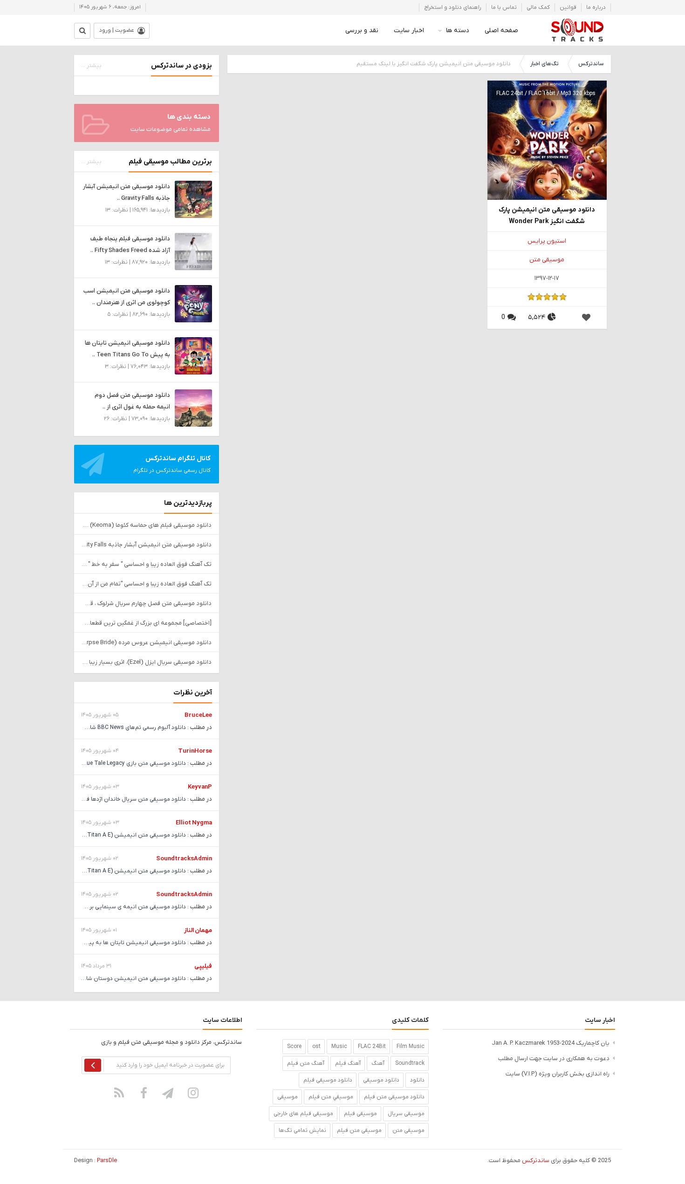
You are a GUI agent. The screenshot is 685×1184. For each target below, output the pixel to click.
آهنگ (377, 1063)
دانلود (417, 1080)
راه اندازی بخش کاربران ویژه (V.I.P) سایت (558, 1074)
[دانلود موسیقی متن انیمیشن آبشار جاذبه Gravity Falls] (193, 199)
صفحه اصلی (501, 30)
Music (339, 1046)
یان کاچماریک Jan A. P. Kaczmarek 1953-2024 (551, 1043)
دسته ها (457, 30)
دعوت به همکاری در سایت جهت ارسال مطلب (554, 1058)
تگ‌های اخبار (544, 64)
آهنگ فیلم (348, 1063)
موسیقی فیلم (360, 1113)
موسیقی (287, 1097)
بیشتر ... (91, 65)
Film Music (411, 1046)
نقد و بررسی (361, 30)
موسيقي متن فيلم (330, 1097)
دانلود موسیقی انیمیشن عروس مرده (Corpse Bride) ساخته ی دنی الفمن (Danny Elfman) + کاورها (147, 642)
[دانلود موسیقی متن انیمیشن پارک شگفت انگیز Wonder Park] (547, 140)
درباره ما (596, 7)
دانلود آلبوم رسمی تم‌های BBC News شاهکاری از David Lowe (113, 727)
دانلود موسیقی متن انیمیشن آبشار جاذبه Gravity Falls (147, 545)
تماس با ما (504, 7)
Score (294, 1046)
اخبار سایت (409, 30)
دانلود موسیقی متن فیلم (394, 1097)
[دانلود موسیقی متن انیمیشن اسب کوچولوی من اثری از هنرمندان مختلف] (193, 303)
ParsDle (107, 1160)
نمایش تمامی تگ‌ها (302, 1130)
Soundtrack (410, 1063)
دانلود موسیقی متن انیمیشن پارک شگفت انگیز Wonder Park (547, 215)
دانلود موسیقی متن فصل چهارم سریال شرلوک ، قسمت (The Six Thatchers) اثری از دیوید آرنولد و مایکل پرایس (147, 603)
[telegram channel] (168, 1092)
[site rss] (119, 1092)
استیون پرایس (546, 241)
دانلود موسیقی (381, 1080)
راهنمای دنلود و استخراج (452, 7)
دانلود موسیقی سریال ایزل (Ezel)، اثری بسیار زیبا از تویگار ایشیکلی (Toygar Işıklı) (147, 662)
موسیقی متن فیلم (359, 1130)
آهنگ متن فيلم (305, 1063)
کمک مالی (538, 7)
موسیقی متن (546, 260)
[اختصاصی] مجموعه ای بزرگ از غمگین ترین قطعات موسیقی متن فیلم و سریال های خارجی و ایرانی (147, 623)
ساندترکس (590, 64)
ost (316, 1046)
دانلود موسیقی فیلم (327, 1080)
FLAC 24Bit (372, 1046)
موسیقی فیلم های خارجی (303, 1113)
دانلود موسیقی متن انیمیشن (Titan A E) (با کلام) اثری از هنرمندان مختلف (96, 835)
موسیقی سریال (406, 1113)
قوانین (568, 7)
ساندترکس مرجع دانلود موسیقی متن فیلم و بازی (577, 30)
